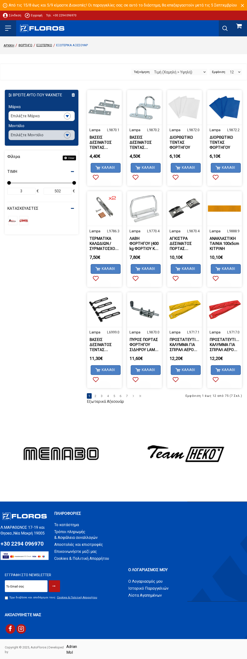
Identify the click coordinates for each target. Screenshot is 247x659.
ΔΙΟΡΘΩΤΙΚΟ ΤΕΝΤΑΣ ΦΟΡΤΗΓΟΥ (181, 142)
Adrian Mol (71, 649)
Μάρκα (14, 106)
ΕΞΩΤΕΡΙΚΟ (44, 45)
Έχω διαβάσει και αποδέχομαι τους (53, 597)
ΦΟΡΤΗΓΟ (25, 45)
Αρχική (9, 45)
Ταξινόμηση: (142, 72)
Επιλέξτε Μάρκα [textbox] (25, 116)
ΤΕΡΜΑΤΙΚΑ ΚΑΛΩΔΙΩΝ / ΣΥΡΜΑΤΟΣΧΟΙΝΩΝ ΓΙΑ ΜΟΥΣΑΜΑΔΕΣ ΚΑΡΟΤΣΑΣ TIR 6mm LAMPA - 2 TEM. (104, 243)
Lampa (94, 130)
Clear (71, 158)
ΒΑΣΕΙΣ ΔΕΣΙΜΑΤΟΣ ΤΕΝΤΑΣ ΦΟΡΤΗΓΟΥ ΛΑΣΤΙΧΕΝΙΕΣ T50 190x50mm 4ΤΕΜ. (103, 344)
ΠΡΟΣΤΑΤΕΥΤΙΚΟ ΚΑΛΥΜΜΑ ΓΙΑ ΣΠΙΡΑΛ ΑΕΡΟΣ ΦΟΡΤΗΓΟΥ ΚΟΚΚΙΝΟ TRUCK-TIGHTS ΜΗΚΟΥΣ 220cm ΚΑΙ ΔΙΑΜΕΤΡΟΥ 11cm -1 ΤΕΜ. (225, 344)
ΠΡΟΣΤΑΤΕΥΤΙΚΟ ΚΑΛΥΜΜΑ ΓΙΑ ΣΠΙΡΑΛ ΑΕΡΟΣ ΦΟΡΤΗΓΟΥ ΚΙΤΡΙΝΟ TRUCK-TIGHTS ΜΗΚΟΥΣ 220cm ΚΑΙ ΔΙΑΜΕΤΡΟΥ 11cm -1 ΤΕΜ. (184, 344)
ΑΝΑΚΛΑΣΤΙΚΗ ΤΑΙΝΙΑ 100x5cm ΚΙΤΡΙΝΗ (224, 243)
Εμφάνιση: (219, 72)
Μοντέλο (16, 126)
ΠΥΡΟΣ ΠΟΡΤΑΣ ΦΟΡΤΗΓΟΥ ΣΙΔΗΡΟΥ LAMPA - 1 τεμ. (144, 344)
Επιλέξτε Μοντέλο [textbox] (27, 135)
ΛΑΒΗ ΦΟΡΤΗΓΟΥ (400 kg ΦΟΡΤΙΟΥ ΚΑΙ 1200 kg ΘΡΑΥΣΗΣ (144, 243)
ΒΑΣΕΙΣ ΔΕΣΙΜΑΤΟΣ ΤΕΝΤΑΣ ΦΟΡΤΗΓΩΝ (100, 142)
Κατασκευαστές (22, 208)
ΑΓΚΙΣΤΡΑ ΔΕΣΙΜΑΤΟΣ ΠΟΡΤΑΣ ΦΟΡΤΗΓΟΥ (181, 243)
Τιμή (12, 171)
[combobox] (41, 116)
